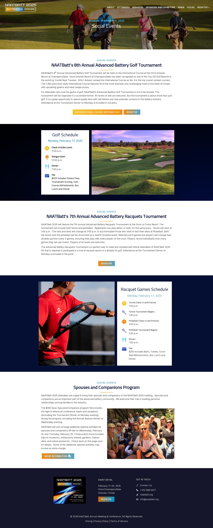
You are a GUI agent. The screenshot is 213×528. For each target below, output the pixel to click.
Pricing (88, 521)
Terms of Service (119, 521)
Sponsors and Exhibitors (160, 7)
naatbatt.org (146, 494)
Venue (181, 7)
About (111, 7)
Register (202, 7)
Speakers (137, 7)
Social (191, 7)
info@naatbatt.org (149, 499)
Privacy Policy (101, 521)
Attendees (123, 7)
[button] (209, 7)
